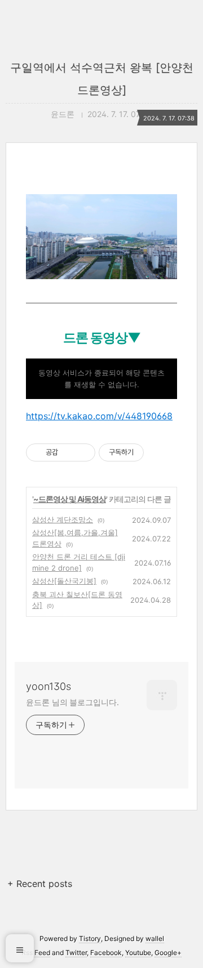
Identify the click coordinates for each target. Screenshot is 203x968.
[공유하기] (68, 452)
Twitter (76, 952)
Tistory (90, 938)
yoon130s (48, 686)
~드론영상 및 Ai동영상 (69, 499)
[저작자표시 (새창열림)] (149, 452)
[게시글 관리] (83, 452)
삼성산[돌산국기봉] (64, 580)
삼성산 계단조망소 (62, 519)
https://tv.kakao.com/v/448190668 (99, 416)
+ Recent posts (39, 883)
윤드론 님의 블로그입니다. (72, 702)
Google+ (168, 952)
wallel (154, 938)
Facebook (106, 952)
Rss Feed (35, 952)
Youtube (138, 952)
